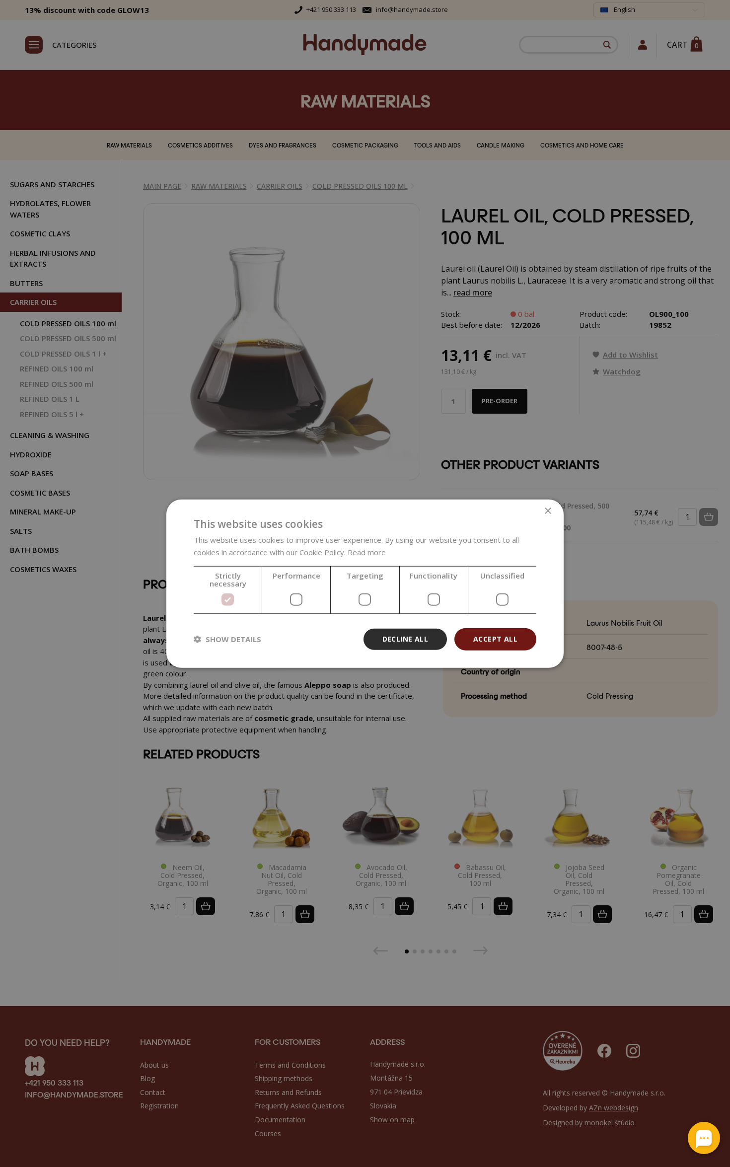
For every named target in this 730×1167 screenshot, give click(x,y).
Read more (367, 552)
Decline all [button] (405, 639)
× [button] (547, 511)
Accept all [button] (495, 639)
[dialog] (365, 584)
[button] (227, 639)
